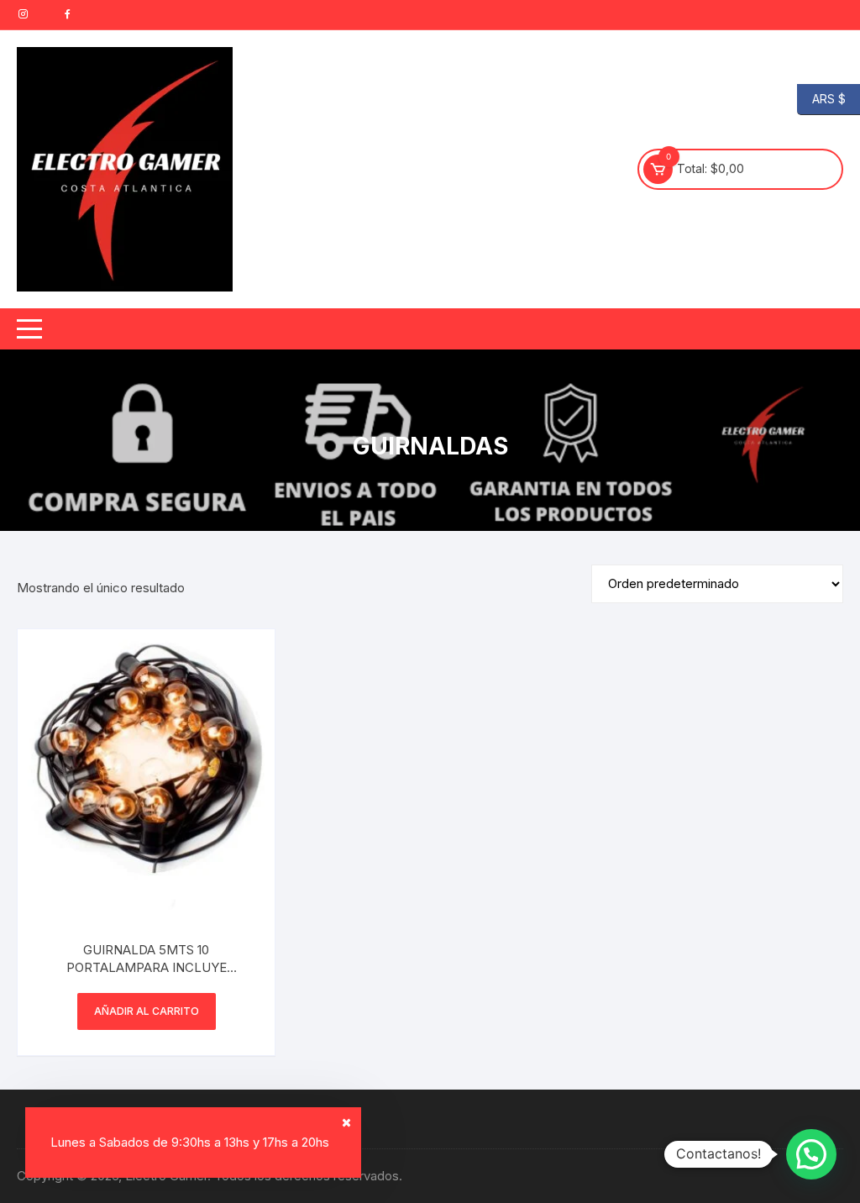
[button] (811, 1154)
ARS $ (821, 98)
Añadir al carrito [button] (146, 1011)
